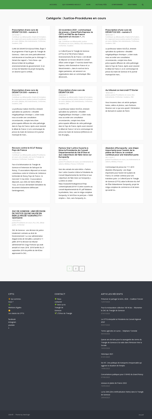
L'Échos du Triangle (64, 313)
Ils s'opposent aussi (19, 39)
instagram (12, 322)
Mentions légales (14, 307)
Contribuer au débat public (21, 37)
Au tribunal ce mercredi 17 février (121, 90)
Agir (88, 4)
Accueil (53, 4)
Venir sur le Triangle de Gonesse (60, 308)
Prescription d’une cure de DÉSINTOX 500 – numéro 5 (25, 31)
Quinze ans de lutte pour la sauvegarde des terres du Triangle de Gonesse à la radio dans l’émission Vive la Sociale (121, 342)
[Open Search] (143, 5)
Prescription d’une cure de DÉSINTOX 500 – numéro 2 (25, 91)
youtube (11, 325)
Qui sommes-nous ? (71, 4)
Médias (21, 41)
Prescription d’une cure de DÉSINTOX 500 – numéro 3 (118, 31)
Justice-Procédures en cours (73, 42)
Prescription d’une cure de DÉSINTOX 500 (72, 91)
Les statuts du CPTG (16, 313)
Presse (73, 164)
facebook (12, 319)
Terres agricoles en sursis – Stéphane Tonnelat (119, 331)
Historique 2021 (107, 354)
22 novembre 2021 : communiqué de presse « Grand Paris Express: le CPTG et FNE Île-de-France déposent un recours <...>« (76, 33)
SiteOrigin (26, 415)
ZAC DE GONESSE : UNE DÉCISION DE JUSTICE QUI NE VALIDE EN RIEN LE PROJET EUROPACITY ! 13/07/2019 (28, 214)
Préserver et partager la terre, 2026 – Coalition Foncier (122, 299)
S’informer (117, 4)
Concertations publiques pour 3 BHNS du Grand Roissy (122, 374)
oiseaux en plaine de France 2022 (114, 383)
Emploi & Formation (39, 37)
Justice (29, 39)
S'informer (42, 41)
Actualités (101, 4)
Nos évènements (31, 41)
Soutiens (132, 4)
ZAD (20, 43)
